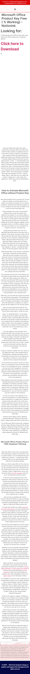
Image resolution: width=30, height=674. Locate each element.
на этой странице (17, 473)
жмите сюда (7, 575)
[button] (15, 9)
